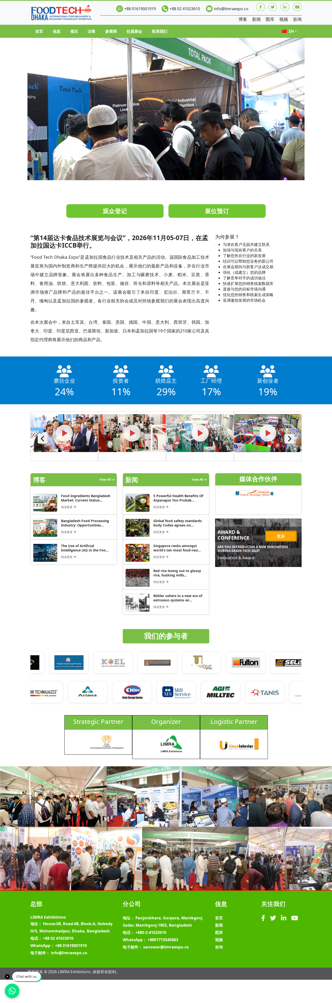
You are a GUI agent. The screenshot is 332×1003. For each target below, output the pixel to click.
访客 (92, 31)
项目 (74, 31)
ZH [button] (291, 31)
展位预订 (217, 211)
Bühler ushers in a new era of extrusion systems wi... (177, 597)
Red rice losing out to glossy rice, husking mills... (177, 572)
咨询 (297, 19)
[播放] (64, 439)
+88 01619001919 (140, 9)
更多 (281, 536)
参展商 (111, 31)
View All (105, 479)
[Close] (7, 976)
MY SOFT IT (291, 971)
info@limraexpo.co (231, 9)
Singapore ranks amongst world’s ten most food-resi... (177, 547)
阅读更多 (67, 507)
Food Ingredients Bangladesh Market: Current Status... (85, 497)
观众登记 (115, 211)
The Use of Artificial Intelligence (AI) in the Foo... (85, 547)
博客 (242, 19)
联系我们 (159, 31)
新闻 (256, 19)
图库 (270, 19)
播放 (64, 433)
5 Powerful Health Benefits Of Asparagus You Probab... (178, 497)
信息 (57, 31)
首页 (39, 31)
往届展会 (134, 31)
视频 (283, 19)
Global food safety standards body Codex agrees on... (177, 522)
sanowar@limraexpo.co (166, 947)
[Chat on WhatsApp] (12, 991)
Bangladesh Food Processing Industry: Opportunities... (85, 522)
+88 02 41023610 (185, 9)
